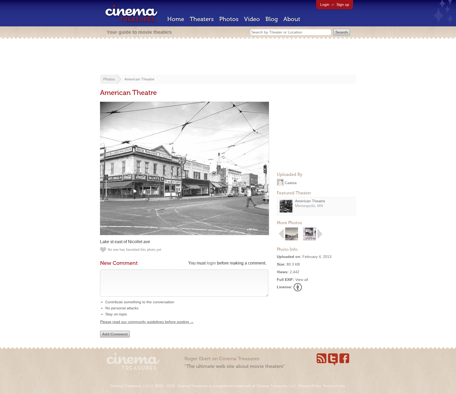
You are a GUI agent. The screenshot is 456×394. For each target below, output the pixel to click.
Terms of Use (334, 386)
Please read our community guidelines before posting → (147, 322)
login (211, 263)
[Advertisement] (228, 57)
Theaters (202, 19)
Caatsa (291, 182)
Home (175, 19)
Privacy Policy (309, 386)
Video (252, 19)
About (291, 19)
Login (324, 4)
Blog (271, 19)
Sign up (342, 4)
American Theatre (139, 79)
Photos (229, 19)
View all (301, 279)
